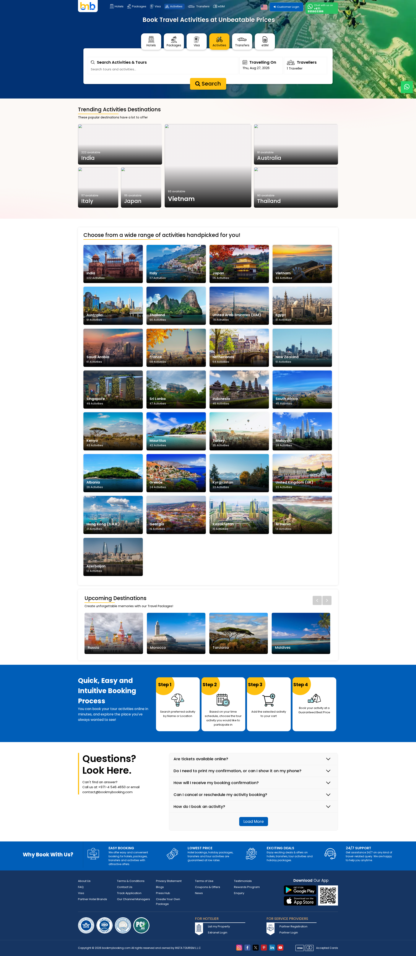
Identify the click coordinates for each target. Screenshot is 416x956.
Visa (158, 6)
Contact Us (124, 887)
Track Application (129, 893)
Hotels (119, 6)
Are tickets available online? (201, 759)
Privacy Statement (169, 881)
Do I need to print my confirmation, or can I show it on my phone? (237, 770)
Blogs (160, 887)
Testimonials (243, 881)
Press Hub (163, 893)
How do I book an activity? (199, 806)
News (199, 893)
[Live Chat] (407, 84)
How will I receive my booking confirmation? (216, 782)
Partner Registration (293, 926)
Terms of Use (204, 881)
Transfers (203, 6)
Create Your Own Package (168, 901)
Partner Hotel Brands (92, 899)
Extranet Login (217, 932)
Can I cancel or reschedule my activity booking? (220, 794)
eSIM (221, 6)
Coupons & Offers (207, 887)
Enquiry (239, 893)
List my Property (219, 926)
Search (210, 83)
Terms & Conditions (131, 881)
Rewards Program (247, 887)
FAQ (81, 887)
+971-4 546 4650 (112, 787)
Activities (176, 6)
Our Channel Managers (133, 899)
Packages (139, 6)
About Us (84, 881)
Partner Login (289, 932)
